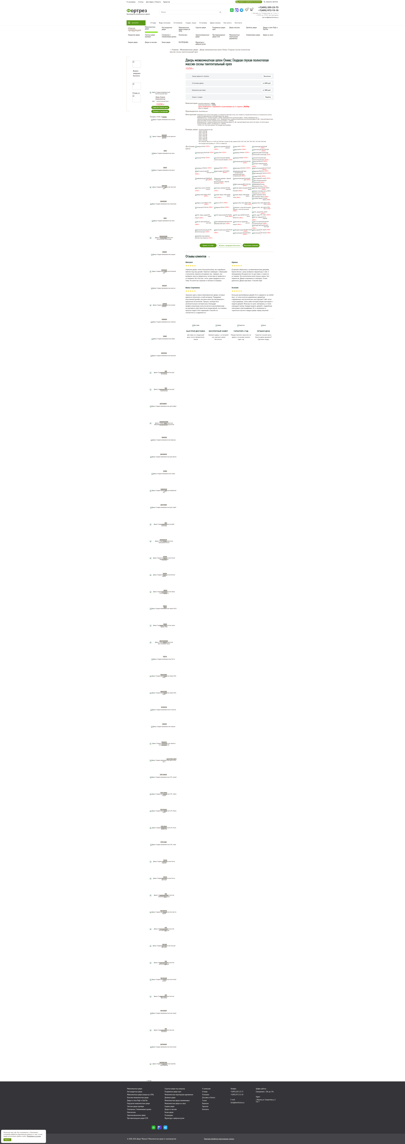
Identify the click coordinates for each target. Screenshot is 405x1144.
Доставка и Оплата (153, 2)
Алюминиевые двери (253, 35)
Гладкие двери (133, 42)
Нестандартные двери (167, 28)
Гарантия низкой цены (160, 107)
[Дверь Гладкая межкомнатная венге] (164, 177)
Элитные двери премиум (150, 36)
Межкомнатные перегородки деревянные (234, 37)
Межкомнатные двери (150, 28)
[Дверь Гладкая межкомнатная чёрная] (163, 734)
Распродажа (169, 1115)
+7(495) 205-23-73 (268, 7)
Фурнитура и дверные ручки (201, 43)
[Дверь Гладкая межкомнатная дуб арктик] (163, 464)
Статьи (140, 2)
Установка (203, 23)
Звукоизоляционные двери (202, 36)
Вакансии (205, 1103)
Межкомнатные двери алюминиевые (177, 1100)
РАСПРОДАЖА (183, 42)
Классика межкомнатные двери (137, 1097)
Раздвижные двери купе (218, 28)
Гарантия (166, 2)
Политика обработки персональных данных (219, 1139)
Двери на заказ (268, 35)
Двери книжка (215, 23)
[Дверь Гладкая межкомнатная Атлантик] (163, 717)
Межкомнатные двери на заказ (175, 1103)
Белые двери (166, 42)
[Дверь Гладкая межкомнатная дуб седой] (163, 515)
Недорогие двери (134, 35)
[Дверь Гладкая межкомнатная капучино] (164, 363)
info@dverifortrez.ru (271, 17)
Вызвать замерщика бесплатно (250, 2)
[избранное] (171, 94)
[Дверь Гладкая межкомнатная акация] (163, 262)
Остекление (177, 23)
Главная (175, 50)
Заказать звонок (271, 2)
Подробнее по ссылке (34, 1136)
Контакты (238, 23)
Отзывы (153, 23)
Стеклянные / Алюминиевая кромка (169, 36)
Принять (7, 1140)
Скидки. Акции (191, 23)
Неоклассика (183, 35)
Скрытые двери (201, 27)
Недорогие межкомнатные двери (138, 1103)
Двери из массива (151, 42)
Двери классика (234, 27)
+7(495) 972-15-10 (268, 10)
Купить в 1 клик (208, 245)
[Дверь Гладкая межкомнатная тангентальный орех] (160, 93)
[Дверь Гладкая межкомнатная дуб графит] (164, 414)
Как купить (228, 23)
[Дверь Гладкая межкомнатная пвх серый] (163, 1020)
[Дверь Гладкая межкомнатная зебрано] (164, 329)
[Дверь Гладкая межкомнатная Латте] (163, 666)
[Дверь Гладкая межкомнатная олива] (163, 481)
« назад (149, 1080)
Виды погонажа (164, 23)
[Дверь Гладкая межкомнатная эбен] (164, 228)
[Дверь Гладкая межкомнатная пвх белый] (163, 1054)
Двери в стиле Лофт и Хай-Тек (270, 28)
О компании (131, 2)
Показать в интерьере (160, 111)
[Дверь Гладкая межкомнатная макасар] (164, 447)
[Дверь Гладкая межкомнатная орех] (164, 161)
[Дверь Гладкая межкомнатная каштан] (163, 295)
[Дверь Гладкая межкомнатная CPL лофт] (163, 852)
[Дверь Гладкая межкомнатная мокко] (164, 346)
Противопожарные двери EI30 (218, 36)
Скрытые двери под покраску (175, 1089)
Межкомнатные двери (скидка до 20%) (184, 29)
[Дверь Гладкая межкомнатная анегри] (163, 127)
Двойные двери (251, 27)
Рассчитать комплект (251, 245)
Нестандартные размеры (223, 125)
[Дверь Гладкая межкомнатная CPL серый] (164, 784)
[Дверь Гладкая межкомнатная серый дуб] (163, 211)
